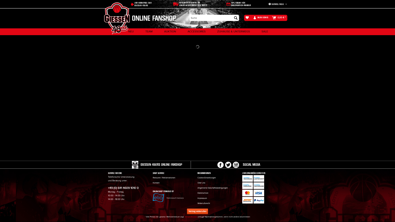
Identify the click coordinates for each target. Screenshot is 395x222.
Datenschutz (203, 193)
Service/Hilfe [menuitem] (278, 4)
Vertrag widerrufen (197, 211)
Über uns (201, 183)
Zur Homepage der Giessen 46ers (143, 4)
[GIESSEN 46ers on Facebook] (220, 165)
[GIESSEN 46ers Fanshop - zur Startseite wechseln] (117, 18)
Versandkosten (191, 217)
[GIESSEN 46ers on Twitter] (228, 165)
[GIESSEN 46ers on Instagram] (236, 165)
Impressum (202, 198)
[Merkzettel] (248, 18)
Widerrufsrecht (204, 203)
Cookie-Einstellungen (207, 178)
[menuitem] (214, 18)
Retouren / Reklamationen (164, 178)
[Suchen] (236, 18)
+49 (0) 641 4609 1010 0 (123, 188)
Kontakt (156, 183)
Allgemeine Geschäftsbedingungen (213, 188)
